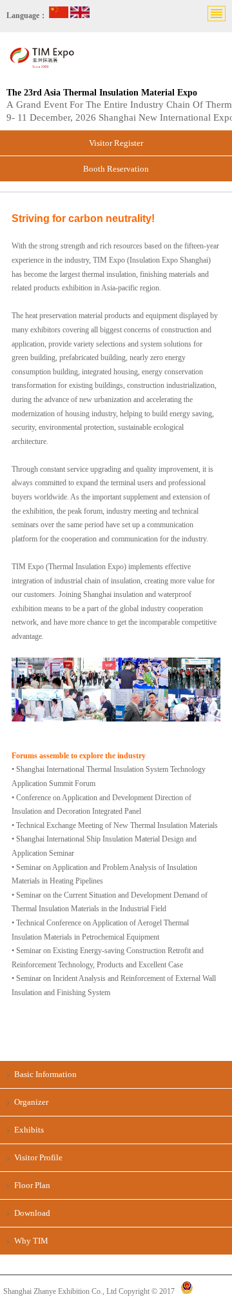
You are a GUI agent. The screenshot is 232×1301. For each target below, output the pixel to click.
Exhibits (29, 1130)
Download (32, 1213)
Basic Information (45, 1074)
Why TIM (31, 1241)
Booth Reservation (116, 169)
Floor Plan (32, 1185)
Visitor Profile (38, 1157)
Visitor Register (116, 143)
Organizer (31, 1102)
